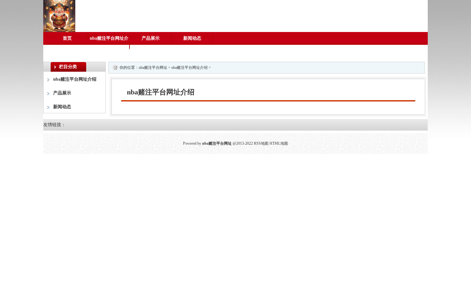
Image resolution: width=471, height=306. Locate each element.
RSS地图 (261, 143)
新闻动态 (192, 38)
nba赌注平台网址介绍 (109, 44)
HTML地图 (278, 143)
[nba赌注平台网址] (59, 15)
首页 (67, 38)
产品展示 (151, 38)
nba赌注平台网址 (153, 67)
